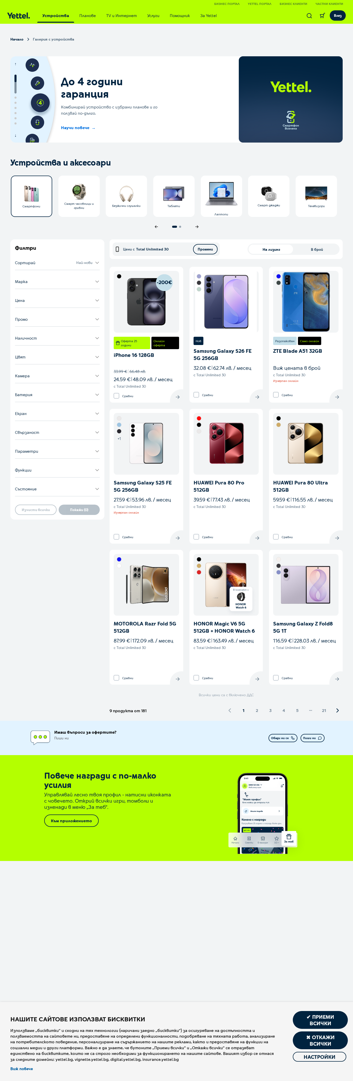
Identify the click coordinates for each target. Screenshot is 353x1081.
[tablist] (129, 15)
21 (324, 710)
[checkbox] (116, 395)
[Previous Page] (230, 710)
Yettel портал (259, 3)
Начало (17, 39)
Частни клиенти (329, 3)
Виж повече (21, 1068)
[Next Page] (337, 710)
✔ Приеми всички (320, 1020)
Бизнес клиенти (293, 3)
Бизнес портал (227, 3)
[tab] (55, 15)
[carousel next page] (197, 226)
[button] (57, 262)
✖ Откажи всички (320, 1040)
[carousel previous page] (156, 226)
